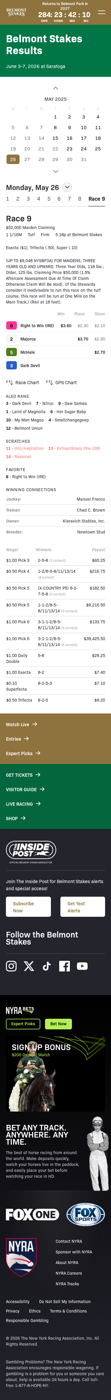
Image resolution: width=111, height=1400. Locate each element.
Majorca (28, 338)
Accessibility (18, 1301)
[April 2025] (55, 88)
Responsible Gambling (27, 1320)
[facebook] (64, 966)
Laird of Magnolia (29, 411)
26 (13, 159)
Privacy (13, 1310)
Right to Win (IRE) (37, 325)
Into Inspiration (29, 448)
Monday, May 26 (32, 187)
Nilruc (48, 403)
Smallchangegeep (72, 419)
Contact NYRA (69, 1241)
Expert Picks (23, 1023)
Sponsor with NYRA (74, 1251)
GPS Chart (66, 382)
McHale (27, 352)
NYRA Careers (69, 1273)
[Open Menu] (101, 12)
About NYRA (67, 1262)
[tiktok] (46, 966)
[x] (29, 966)
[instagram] (11, 966)
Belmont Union (29, 428)
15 (55, 138)
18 (98, 138)
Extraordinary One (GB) (78, 448)
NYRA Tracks (67, 1283)
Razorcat (23, 456)
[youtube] (82, 966)
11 (98, 127)
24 (84, 148)
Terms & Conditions (68, 1310)
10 (84, 127)
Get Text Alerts (76, 907)
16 (70, 138)
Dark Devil (30, 365)
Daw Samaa (76, 403)
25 (98, 148)
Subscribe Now (23, 907)
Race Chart (27, 382)
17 (84, 138)
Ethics (35, 1310)
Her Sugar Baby (71, 411)
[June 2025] (55, 171)
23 (70, 148)
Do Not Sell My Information (65, 1301)
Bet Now (58, 1023)
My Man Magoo (29, 419)
